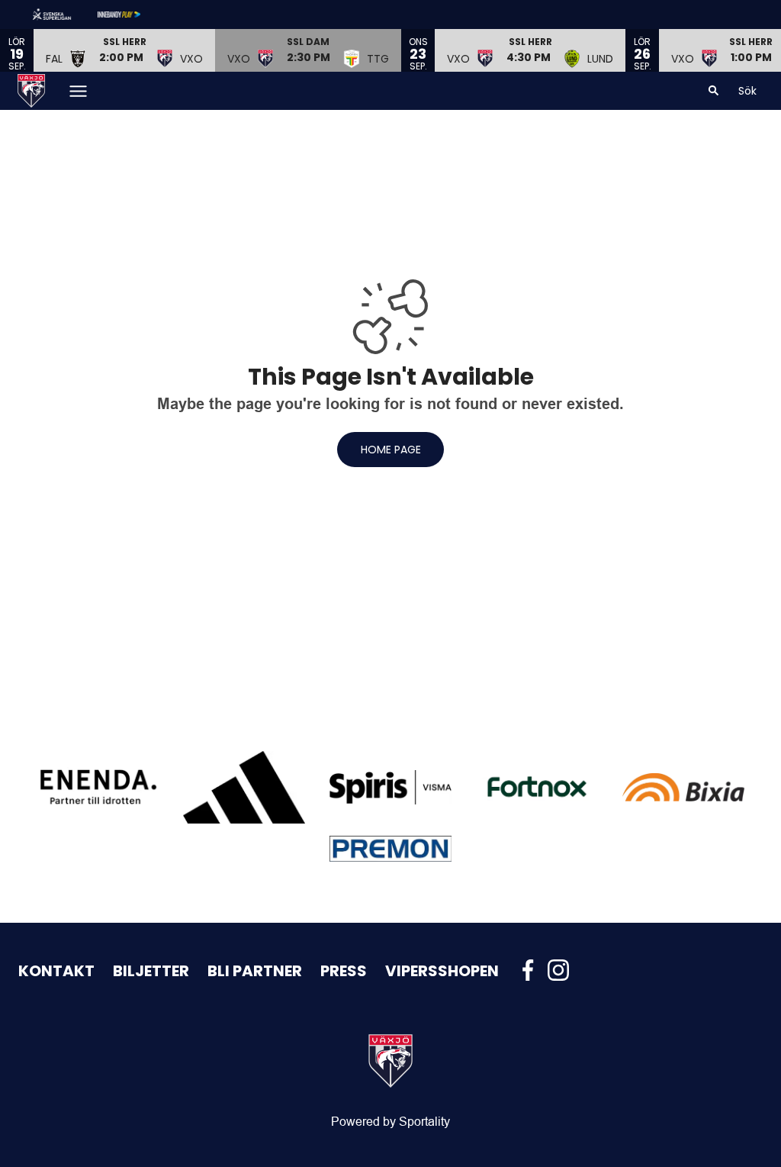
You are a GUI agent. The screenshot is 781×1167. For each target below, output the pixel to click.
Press (343, 971)
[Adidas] (244, 787)
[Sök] (714, 91)
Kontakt (56, 971)
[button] (124, 50)
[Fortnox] (537, 787)
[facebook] (532, 970)
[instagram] (563, 970)
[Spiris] (390, 787)
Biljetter (151, 971)
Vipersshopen (442, 971)
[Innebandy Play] (131, 14)
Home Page (391, 449)
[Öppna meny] (78, 91)
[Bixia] (683, 787)
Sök (747, 90)
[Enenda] (98, 787)
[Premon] (390, 849)
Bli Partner (254, 971)
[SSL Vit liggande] (64, 14)
